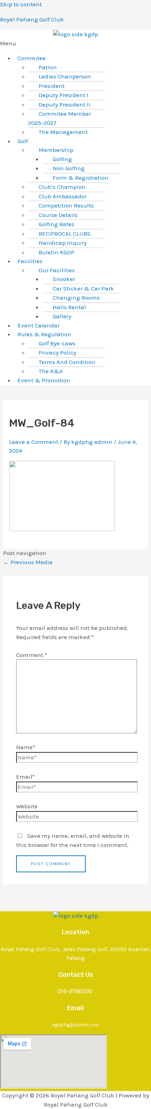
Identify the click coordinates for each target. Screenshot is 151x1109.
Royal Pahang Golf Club (32, 19)
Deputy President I (63, 94)
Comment (31, 654)
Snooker (64, 278)
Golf (23, 141)
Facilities (30, 260)
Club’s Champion (62, 186)
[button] (75, 43)
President (52, 85)
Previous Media (28, 562)
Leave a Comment (33, 441)
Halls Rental (69, 307)
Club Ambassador (63, 196)
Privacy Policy (57, 352)
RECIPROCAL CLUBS (65, 233)
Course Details (58, 214)
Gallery (62, 316)
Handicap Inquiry (63, 242)
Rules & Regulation (44, 334)
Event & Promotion (44, 380)
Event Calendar (39, 325)
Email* (25, 776)
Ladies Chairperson (65, 76)
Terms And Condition (67, 361)
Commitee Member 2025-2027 (59, 118)
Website (27, 806)
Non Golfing (69, 168)
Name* (25, 747)
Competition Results (66, 205)
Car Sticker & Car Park (83, 288)
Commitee (32, 58)
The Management (63, 131)
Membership (56, 149)
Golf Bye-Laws (57, 343)
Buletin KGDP (56, 252)
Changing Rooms (76, 297)
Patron (48, 67)
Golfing (62, 158)
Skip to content (21, 4)
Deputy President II (64, 104)
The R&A (51, 371)
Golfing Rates (56, 224)
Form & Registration (81, 177)
